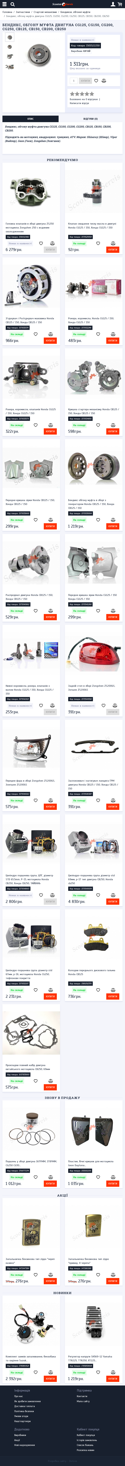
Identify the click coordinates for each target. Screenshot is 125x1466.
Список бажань (85, 1445)
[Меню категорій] (4, 4)
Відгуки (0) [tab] (90, 119)
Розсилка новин (85, 1450)
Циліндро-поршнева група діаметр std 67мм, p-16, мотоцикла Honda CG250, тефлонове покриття (29, 974)
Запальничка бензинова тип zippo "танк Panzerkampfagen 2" (30, 1261)
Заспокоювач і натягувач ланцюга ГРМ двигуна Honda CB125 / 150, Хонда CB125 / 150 (93, 784)
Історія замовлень (87, 1440)
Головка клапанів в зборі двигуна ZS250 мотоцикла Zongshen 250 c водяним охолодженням (30, 227)
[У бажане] (96, 81)
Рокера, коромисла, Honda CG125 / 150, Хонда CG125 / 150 (91, 320)
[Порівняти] (103, 81)
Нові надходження (24, 1445)
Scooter (62, 4)
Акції (62, 1195)
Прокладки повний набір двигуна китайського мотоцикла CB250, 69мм (28, 1067)
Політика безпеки (24, 1411)
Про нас (18, 1396)
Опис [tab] (30, 119)
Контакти (82, 1396)
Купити (85, 80)
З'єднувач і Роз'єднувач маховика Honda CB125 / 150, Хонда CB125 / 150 (30, 320)
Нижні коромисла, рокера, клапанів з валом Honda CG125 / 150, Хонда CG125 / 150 (30, 689)
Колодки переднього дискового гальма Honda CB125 (91, 972)
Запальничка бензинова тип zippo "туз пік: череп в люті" (93, 1261)
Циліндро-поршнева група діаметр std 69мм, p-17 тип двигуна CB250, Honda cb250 (91, 879)
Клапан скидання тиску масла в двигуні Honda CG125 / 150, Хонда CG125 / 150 (92, 225)
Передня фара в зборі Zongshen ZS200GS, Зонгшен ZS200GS (30, 782)
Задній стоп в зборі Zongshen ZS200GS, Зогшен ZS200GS (91, 687)
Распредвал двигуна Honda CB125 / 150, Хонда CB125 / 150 (29, 597)
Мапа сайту (83, 1401)
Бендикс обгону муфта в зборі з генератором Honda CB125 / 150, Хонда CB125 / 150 (91, 504)
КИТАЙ (86, 51)
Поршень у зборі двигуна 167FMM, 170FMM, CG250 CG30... (31, 1163)
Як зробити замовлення (27, 1401)
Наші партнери (22, 1421)
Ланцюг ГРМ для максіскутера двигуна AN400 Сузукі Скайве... (91, 1358)
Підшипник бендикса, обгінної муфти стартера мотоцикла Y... (28, 1358)
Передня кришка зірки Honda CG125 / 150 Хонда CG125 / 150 (92, 597)
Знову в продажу (62, 1098)
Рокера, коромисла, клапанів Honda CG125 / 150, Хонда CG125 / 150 (31, 411)
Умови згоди (21, 1416)
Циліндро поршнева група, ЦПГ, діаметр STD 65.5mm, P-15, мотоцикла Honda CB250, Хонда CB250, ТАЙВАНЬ (29, 879)
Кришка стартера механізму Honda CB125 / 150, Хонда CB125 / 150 (93, 411)
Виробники (20, 1435)
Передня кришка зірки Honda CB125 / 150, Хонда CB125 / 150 (30, 502)
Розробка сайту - (62, 1461)
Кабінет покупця (86, 1435)
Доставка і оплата (24, 1406)
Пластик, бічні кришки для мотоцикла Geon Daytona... (90, 1163)
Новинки (62, 1293)
